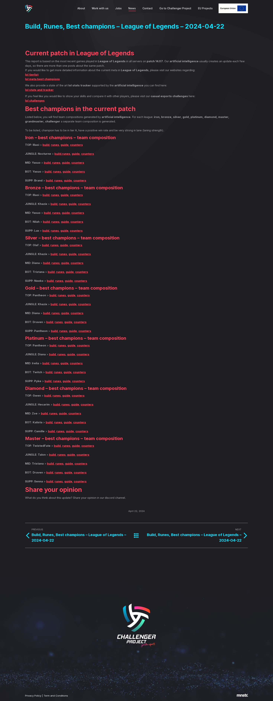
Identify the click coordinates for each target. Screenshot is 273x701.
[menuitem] (81, 8)
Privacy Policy (33, 695)
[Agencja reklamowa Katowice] (242, 695)
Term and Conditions (56, 695)
